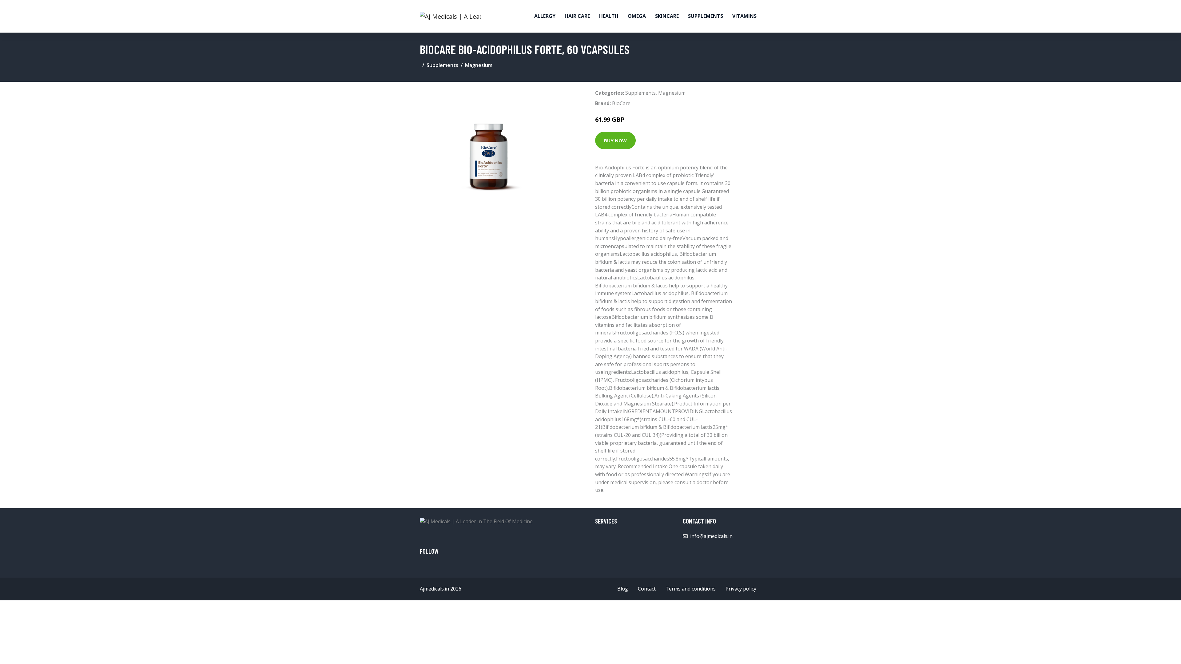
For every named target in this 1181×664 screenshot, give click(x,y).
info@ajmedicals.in (711, 536)
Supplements (705, 16)
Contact (647, 588)
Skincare (667, 16)
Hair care (577, 16)
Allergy (544, 16)
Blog (622, 588)
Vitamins (744, 16)
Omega (637, 16)
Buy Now (615, 140)
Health (608, 16)
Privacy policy (741, 588)
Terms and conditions (691, 588)
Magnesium (478, 65)
